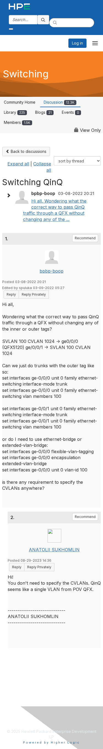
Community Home (19, 102)
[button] (9, 196)
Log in (77, 43)
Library (14, 112)
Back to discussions (28, 151)
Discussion (59, 102)
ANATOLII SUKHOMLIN (54, 549)
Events (70, 112)
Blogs (43, 112)
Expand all (18, 164)
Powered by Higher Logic (51, 742)
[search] (43, 19)
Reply (11, 294)
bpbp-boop (51, 271)
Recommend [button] (85, 238)
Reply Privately (34, 294)
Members (17, 122)
